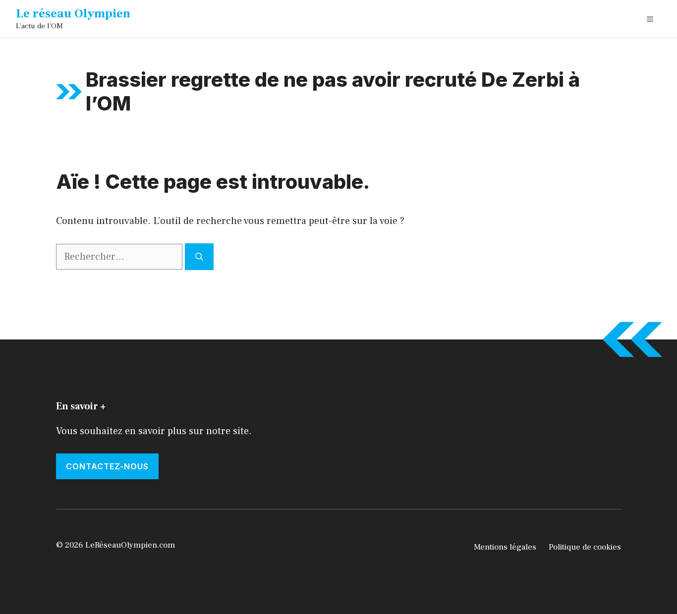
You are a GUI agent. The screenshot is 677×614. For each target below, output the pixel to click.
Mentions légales (505, 547)
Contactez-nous (107, 466)
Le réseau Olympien (73, 13)
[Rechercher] (199, 256)
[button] (650, 19)
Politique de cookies (585, 547)
